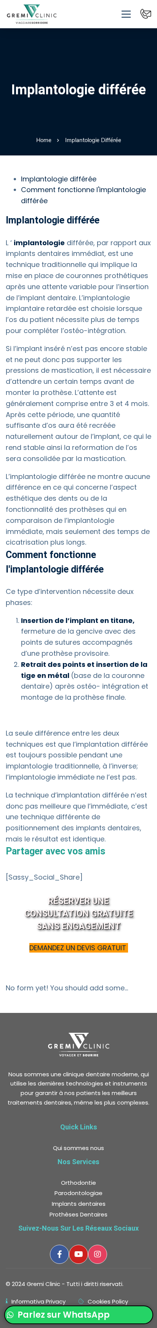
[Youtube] (78, 1254)
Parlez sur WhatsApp (63, 1315)
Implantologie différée (58, 179)
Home (43, 140)
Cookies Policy (108, 1301)
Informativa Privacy (38, 1301)
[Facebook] (59, 1254)
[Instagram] (97, 1254)
